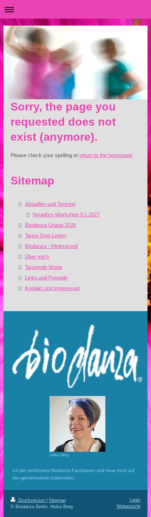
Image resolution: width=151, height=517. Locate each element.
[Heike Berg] (77, 424)
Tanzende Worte (43, 267)
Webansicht (128, 506)
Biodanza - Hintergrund (51, 246)
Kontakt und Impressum (52, 288)
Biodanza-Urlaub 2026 (50, 225)
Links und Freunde (46, 278)
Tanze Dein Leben (45, 236)
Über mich (37, 257)
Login (135, 500)
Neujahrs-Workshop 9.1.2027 (66, 214)
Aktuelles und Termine (50, 204)
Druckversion (31, 500)
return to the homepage (105, 155)
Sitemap (57, 500)
